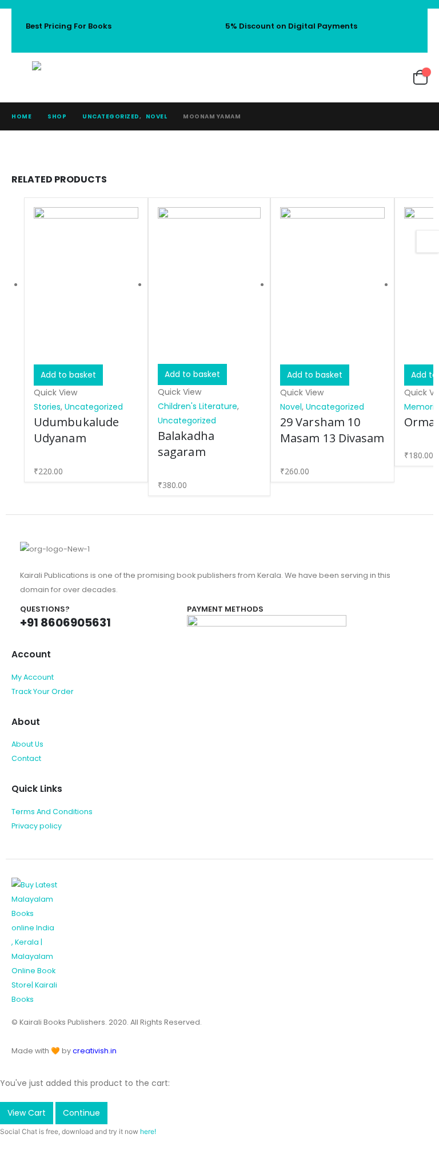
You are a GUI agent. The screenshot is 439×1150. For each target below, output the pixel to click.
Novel (291, 407)
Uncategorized (94, 407)
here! (148, 1131)
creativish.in (95, 1051)
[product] (86, 285)
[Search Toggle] (328, 77)
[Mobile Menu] (21, 77)
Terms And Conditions (52, 811)
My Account (32, 677)
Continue (81, 1113)
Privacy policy (36, 826)
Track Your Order (42, 691)
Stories (47, 407)
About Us (27, 744)
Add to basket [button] (68, 374)
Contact (26, 758)
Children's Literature (197, 406)
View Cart (26, 1113)
